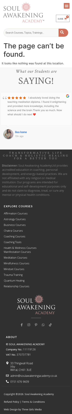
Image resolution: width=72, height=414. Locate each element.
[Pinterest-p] (36, 325)
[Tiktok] (50, 325)
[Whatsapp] (43, 325)
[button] (67, 6)
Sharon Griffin (26, 132)
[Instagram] (29, 325)
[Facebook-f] (22, 325)
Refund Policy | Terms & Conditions (24, 401)
